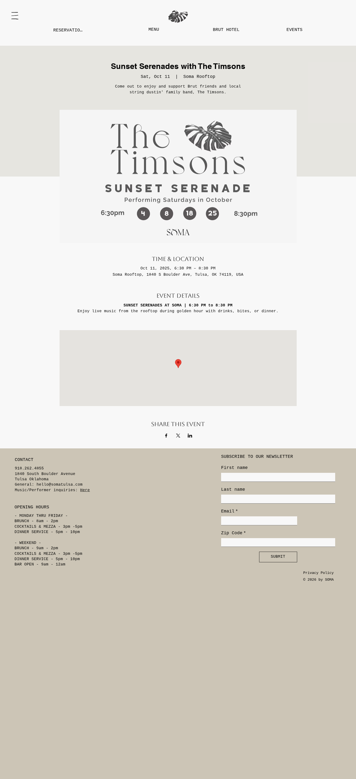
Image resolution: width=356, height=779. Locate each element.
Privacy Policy (318, 573)
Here (85, 490)
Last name (233, 489)
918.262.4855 (29, 468)
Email (229, 511)
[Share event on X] (178, 436)
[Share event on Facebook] (166, 436)
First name (234, 467)
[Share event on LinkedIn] (190, 436)
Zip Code (233, 533)
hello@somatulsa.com (60, 484)
